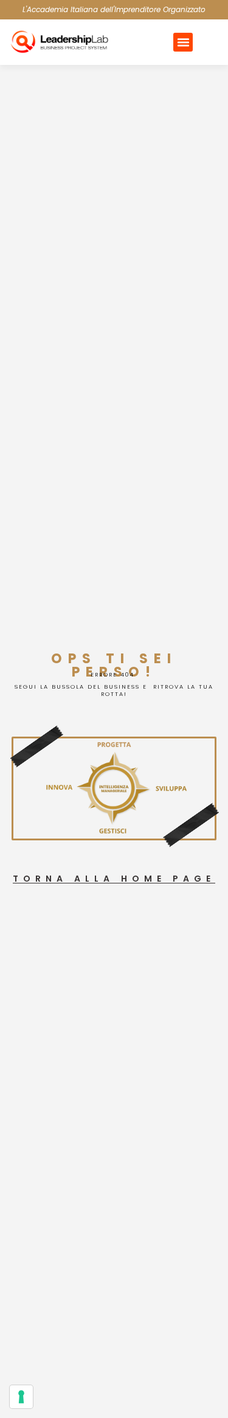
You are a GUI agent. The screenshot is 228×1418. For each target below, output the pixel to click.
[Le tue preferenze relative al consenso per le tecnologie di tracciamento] (21, 1396)
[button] (183, 42)
